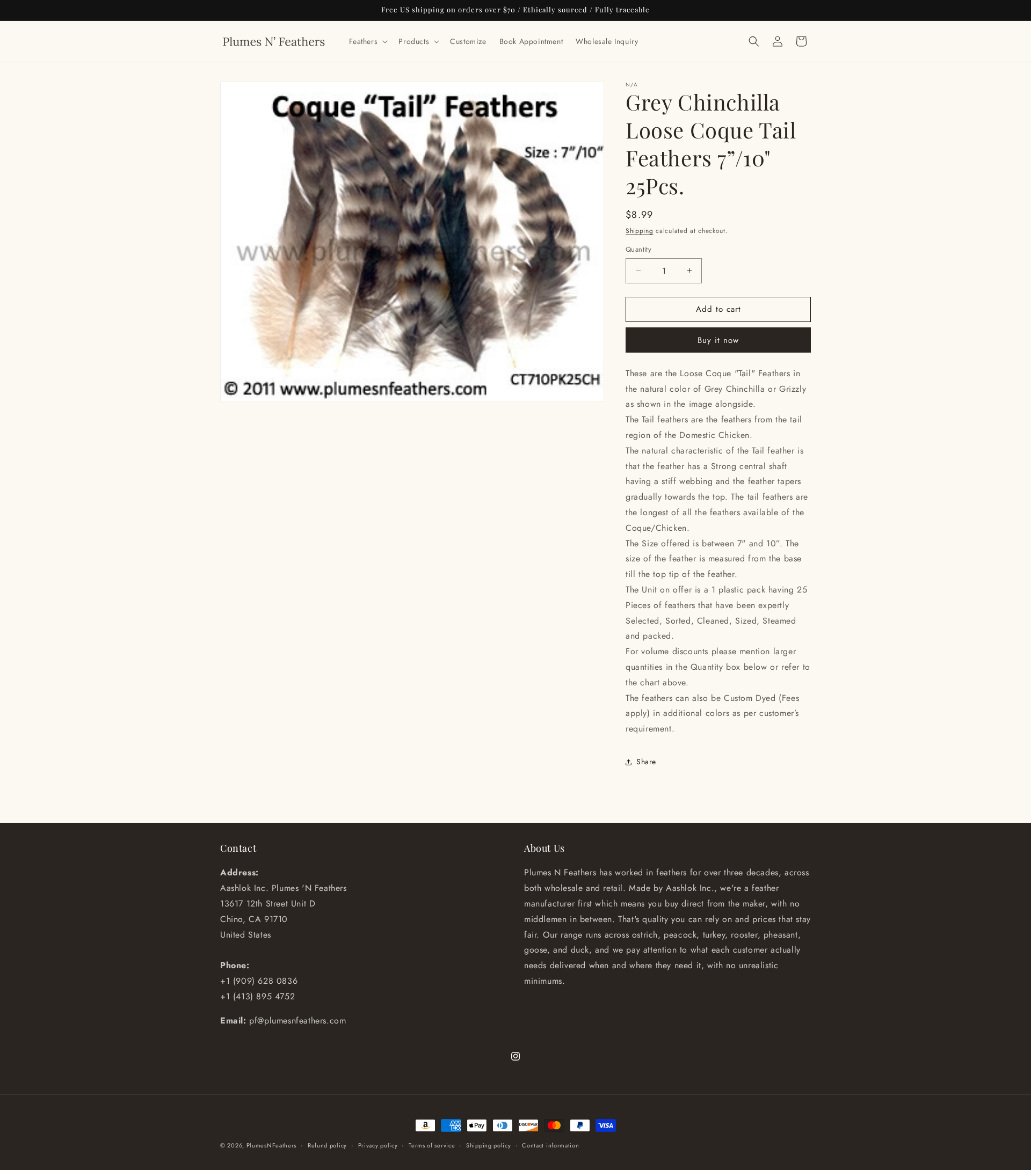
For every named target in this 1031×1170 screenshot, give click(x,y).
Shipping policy (488, 1144)
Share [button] (646, 761)
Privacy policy (378, 1144)
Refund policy (327, 1144)
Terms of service (432, 1144)
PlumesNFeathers (271, 1145)
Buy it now (718, 340)
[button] (368, 41)
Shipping (640, 231)
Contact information (550, 1144)
